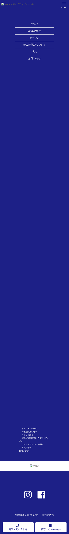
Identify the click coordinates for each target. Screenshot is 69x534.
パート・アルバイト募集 (32, 444)
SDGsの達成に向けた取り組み (35, 438)
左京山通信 (34, 31)
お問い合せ (34, 58)
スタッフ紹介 (27, 435)
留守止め (51, 529)
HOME (34, 24)
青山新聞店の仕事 (29, 432)
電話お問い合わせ (18, 529)
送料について (48, 515)
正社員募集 (26, 447)
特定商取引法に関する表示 (26, 515)
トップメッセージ (29, 428)
